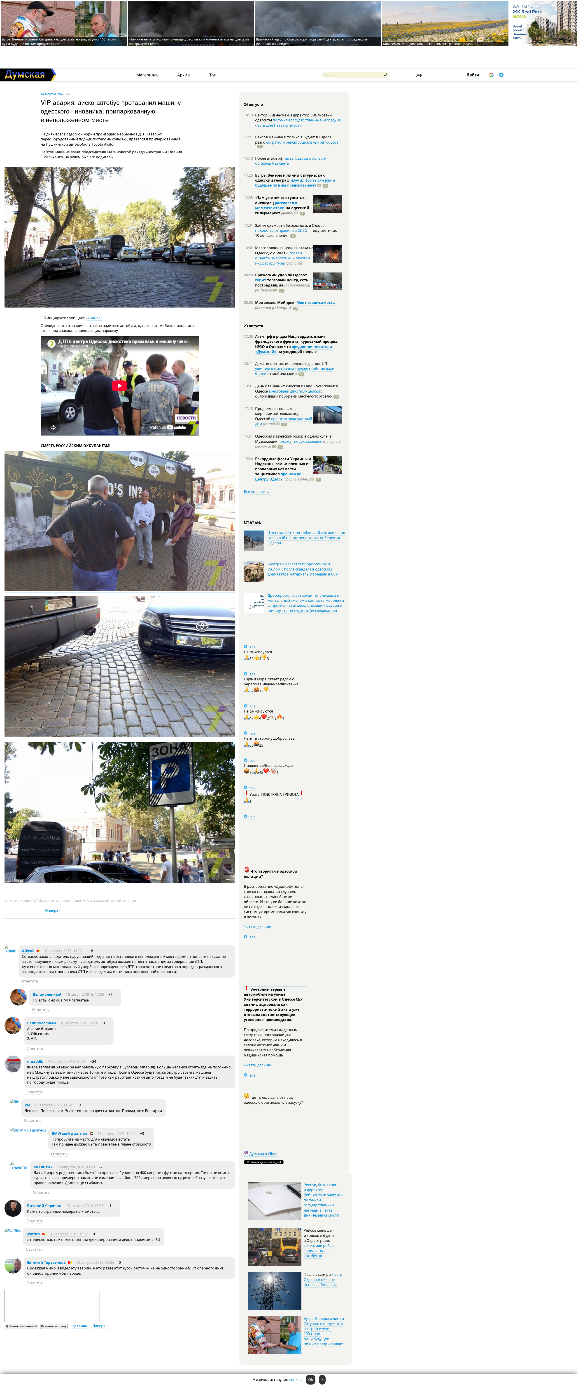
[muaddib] (13, 1071)
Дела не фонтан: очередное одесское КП (291, 363)
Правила (79, 1325)
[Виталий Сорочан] (13, 1215)
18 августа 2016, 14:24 (53, 1105)
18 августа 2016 (52, 94)
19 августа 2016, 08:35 (95, 1262)
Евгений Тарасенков (46, 1262)
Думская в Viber (263, 1153)
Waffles (33, 1233)
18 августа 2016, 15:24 (116, 1133)
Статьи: (253, 522)
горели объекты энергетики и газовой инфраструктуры (282, 258)
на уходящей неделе (297, 351)
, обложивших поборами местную (293, 394)
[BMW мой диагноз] (28, 1130)
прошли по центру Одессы (278, 476)
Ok (310, 1379)
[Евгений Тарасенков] (13, 1272)
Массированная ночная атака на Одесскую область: (284, 250)
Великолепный (47, 994)
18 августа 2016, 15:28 (69, 1233)
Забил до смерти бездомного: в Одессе (289, 225)
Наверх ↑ (53, 910)
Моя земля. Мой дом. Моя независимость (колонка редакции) (431, 44)
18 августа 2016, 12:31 (67, 1061)
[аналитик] (19, 1167)
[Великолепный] (18, 1004)
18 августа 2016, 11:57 (63, 950)
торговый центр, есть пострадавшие (282, 285)
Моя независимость (315, 302)
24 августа (253, 104)
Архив (183, 75)
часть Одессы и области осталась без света (290, 161)
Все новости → (257, 491)
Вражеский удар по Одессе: (281, 274)
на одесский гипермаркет (282, 210)
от (281, 373)
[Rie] (14, 1101)
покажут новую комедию (300, 441)
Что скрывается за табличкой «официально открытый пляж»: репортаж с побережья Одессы (306, 537)
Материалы (147, 75)
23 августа (253, 325)
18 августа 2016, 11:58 (79, 1022)
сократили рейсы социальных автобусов (302, 142)
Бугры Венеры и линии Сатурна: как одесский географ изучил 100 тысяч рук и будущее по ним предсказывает (59, 41)
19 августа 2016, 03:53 (76, 1167)
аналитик (43, 1167)
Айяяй (28, 950)
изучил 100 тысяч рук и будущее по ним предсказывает (295, 183)
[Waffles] (13, 1230)
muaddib (35, 1061)
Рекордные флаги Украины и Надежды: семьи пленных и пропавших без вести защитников (283, 466)
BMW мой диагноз (69, 1133)
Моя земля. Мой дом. (275, 302)
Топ (212, 75)
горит (260, 279)
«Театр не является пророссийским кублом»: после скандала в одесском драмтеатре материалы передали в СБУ (303, 569)
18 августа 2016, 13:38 (85, 1205)
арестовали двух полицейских (295, 391)
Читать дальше (257, 926)
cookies (295, 1379)
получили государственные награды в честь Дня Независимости (297, 123)
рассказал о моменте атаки (276, 205)
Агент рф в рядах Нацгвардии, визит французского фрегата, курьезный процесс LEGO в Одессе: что (296, 341)
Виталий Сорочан (44, 1205)
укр (419, 74)
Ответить (29, 981)
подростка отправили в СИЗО (281, 230)
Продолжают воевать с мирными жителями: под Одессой (277, 413)
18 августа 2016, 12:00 (85, 994)
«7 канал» (94, 317)
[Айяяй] (10, 951)
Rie (27, 1105)
